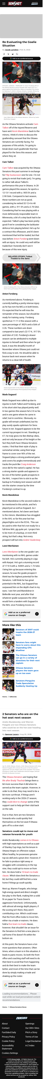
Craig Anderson (28, 464)
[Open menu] (3, 3)
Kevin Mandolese (20, 131)
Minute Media (15, 1059)
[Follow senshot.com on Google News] (37, 614)
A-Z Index (29, 1045)
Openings (29, 1023)
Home (4, 697)
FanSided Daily (9, 1032)
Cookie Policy (8, 1041)
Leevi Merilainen (10, 551)
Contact (5, 1028)
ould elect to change (17, 802)
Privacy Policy (8, 1036)
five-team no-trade (17, 924)
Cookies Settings (10, 1053)
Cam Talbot (7, 168)
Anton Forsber (20, 239)
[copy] (17, 54)
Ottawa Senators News (18, 1007)
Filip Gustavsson (13, 175)
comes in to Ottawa (29, 840)
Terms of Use (31, 1036)
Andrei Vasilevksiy (31, 540)
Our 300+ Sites (32, 1028)
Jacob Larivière (11, 50)
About (5, 1023)
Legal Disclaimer (33, 1041)
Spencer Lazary (12, 734)
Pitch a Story (31, 1032)
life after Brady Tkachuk (13, 780)
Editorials (13, 697)
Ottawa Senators (15, 777)
